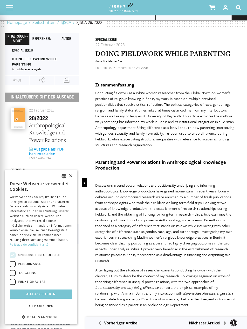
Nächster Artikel (204, 323)
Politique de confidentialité (29, 245)
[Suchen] (239, 7)
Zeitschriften (43, 22)
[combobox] (64, 176)
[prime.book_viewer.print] (67, 80)
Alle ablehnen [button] (40, 306)
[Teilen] (42, 80)
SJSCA (66, 22)
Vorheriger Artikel (121, 323)
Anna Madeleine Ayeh (109, 61)
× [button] (70, 176)
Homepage (17, 22)
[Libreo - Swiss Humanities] (123, 7)
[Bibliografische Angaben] (17, 80)
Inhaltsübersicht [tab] (17, 39)
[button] (212, 7)
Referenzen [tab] (41, 39)
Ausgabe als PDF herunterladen (46, 151)
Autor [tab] (66, 39)
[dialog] (41, 247)
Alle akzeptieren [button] (40, 294)
